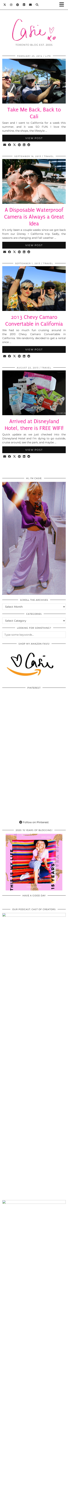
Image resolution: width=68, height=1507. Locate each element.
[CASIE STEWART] (34, 24)
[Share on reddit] (28, 145)
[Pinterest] (17, 4)
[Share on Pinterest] (19, 145)
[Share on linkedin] (24, 145)
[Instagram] (11, 4)
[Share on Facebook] (9, 145)
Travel (49, 156)
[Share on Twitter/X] (14, 145)
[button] (62, 5)
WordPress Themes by (34, 1503)
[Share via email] (4, 145)
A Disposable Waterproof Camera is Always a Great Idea (34, 217)
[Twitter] (4, 4)
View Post (34, 138)
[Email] (30, 4)
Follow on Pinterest (35, 822)
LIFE (48, 56)
